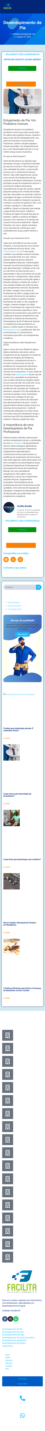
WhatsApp (22, 1421)
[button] (43, 7)
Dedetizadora (14, 602)
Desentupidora (14, 605)
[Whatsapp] (13, 559)
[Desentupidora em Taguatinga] (7, 1113)
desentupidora (22, 374)
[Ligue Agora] (22, 1398)
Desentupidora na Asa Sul (23, 1242)
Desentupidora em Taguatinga (25, 1111)
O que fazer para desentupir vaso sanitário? (22, 859)
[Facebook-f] (5, 1319)
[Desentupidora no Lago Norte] (7, 1100)
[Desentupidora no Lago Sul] (7, 1126)
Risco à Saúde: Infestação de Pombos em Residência (19, 924)
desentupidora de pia (13, 251)
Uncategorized (14, 609)
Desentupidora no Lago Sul (24, 1124)
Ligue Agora (22, 1404)
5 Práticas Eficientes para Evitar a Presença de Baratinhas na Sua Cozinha (22, 989)
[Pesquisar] (39, 587)
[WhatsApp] (22, 1415)
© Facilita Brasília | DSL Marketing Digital (20, 1389)
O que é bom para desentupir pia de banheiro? (17, 795)
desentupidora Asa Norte (23, 1255)
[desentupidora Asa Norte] (7, 1257)
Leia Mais (6, 738)
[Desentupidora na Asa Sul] (7, 1244)
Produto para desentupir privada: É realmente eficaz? (18, 729)
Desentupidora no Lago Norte (25, 1098)
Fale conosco (22, 634)
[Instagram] (10, 1319)
